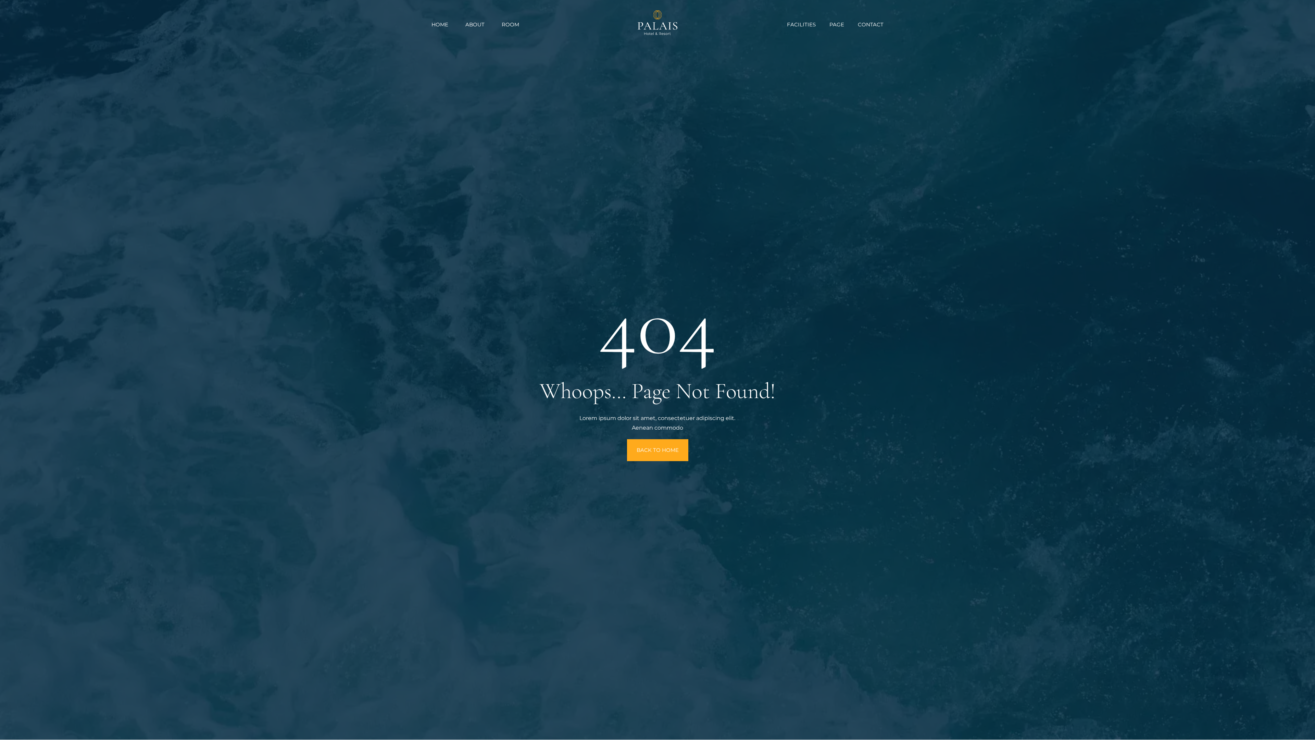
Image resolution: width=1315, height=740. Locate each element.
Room (510, 24)
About (475, 24)
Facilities (801, 24)
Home (439, 24)
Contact (871, 24)
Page (836, 24)
